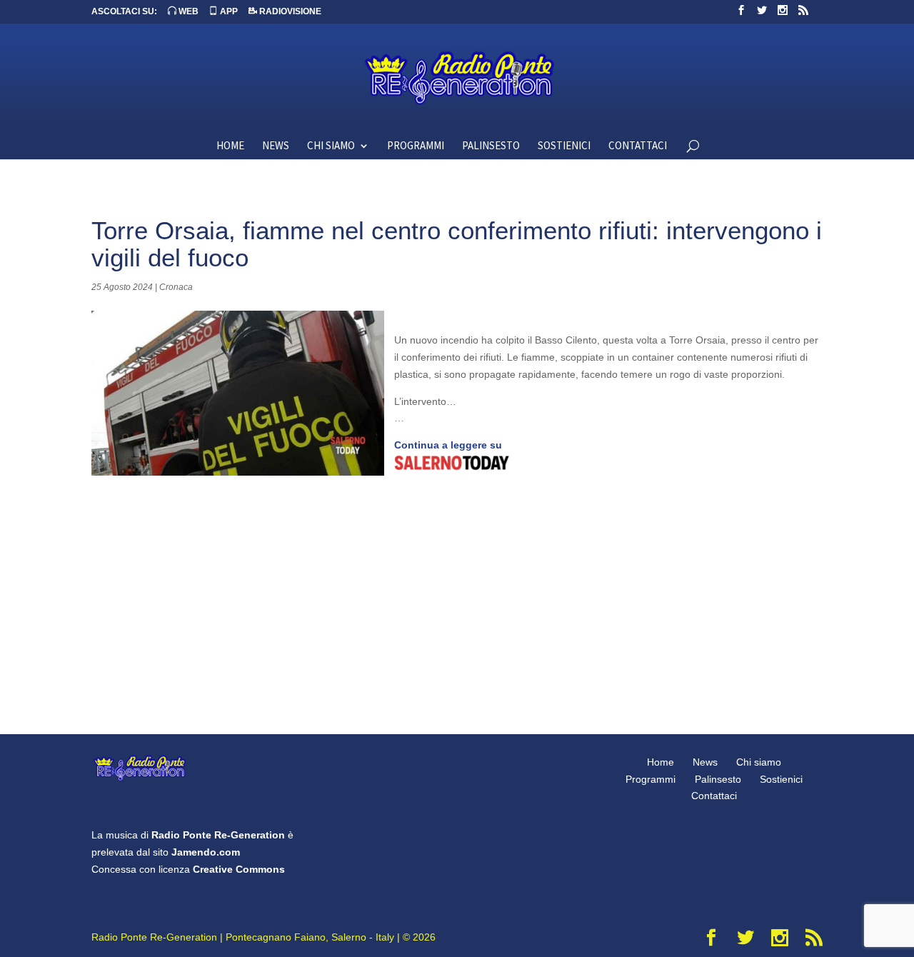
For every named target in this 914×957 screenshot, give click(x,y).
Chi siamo (331, 146)
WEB (187, 11)
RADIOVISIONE (289, 11)
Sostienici (564, 146)
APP (228, 11)
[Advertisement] (457, 597)
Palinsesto (491, 146)
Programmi (415, 146)
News (275, 146)
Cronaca (176, 287)
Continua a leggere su (448, 445)
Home (230, 146)
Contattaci (637, 146)
